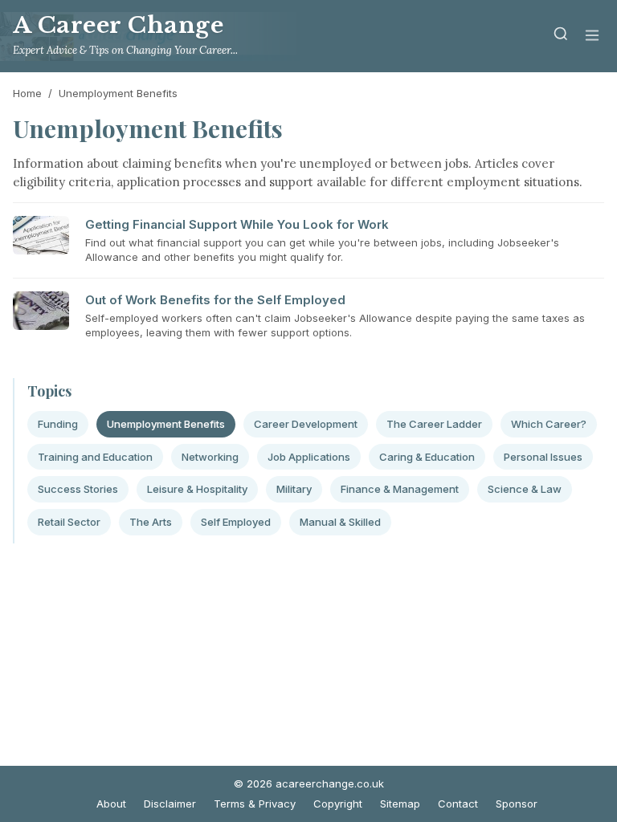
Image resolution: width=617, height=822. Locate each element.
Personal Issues (543, 456)
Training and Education (95, 456)
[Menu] (592, 36)
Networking (210, 456)
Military (294, 488)
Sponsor (516, 803)
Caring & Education (427, 456)
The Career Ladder (434, 423)
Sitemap (400, 803)
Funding (58, 423)
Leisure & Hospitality (197, 488)
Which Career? (548, 423)
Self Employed (236, 521)
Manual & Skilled (340, 521)
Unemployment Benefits (166, 423)
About (111, 803)
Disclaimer (170, 803)
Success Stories (78, 488)
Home (27, 93)
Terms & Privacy (255, 803)
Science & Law (525, 488)
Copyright (337, 803)
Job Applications (309, 456)
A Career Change (118, 25)
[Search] (561, 36)
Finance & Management (400, 488)
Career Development (306, 423)
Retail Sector (69, 521)
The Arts (150, 521)
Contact (458, 803)
